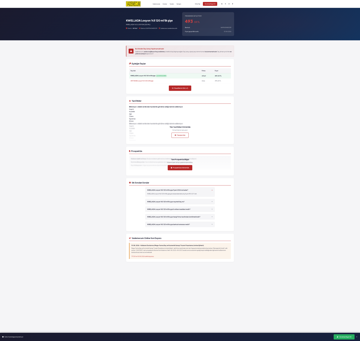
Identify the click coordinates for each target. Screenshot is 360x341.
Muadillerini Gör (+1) (181, 88)
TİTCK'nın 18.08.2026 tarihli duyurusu (142, 256)
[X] (225, 4)
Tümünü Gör (181, 135)
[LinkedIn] (221, 4)
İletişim (179, 4)
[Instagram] (229, 4)
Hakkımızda (156, 4)
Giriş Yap (197, 4)
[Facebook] (232, 4)
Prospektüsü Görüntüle (181, 168)
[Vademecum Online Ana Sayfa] (133, 3)
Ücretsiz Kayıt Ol (210, 4)
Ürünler (165, 4)
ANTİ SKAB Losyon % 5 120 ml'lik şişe (142, 81)
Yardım (172, 4)
